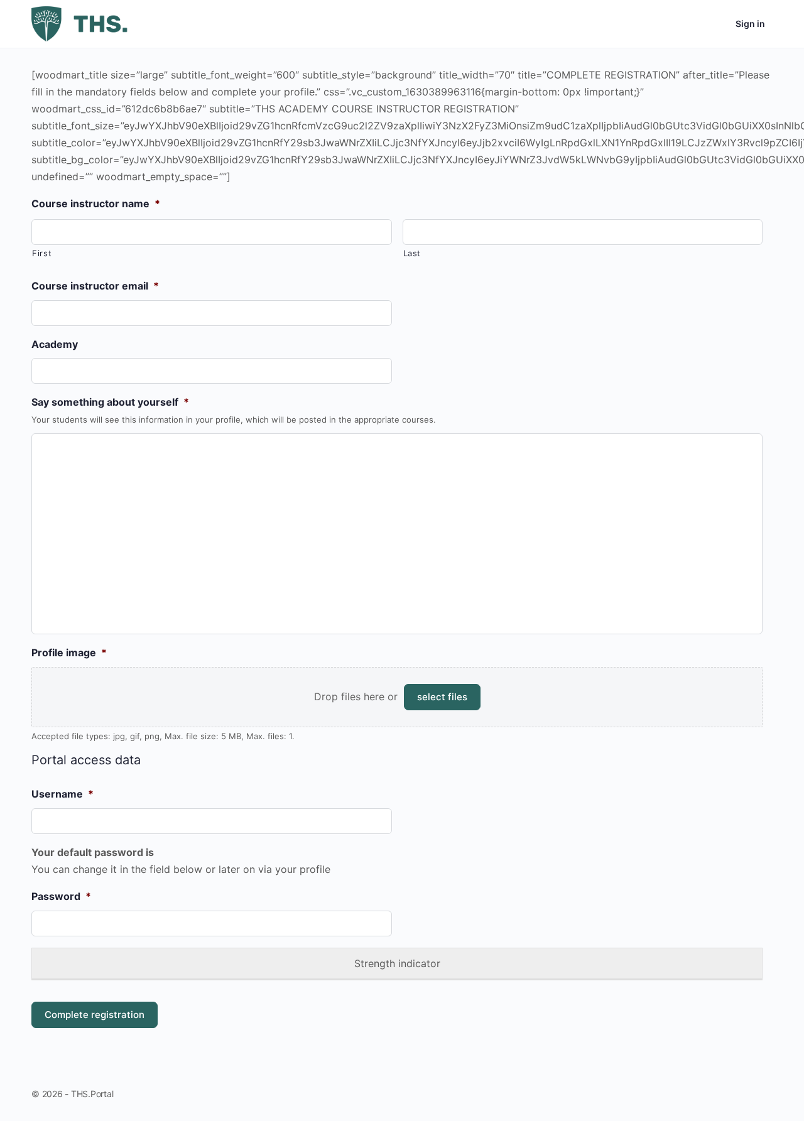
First (42, 253)
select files (442, 697)
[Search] (678, 23)
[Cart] (715, 24)
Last (412, 253)
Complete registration (94, 1015)
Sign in (750, 23)
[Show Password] (378, 920)
